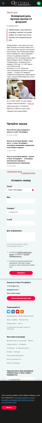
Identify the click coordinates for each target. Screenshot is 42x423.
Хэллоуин (17, 352)
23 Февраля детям (22, 348)
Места (20, 323)
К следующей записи (28, 173)
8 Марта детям (12, 344)
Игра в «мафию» (12, 320)
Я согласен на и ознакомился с (20, 254)
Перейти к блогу (12, 12)
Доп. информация (14, 231)
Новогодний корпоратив (15, 355)
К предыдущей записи (14, 171)
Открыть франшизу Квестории (21, 298)
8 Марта (30, 341)
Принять (9, 407)
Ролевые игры (23, 320)
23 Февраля (11, 348)
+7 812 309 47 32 (13, 286)
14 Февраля (22, 344)
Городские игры (12, 316)
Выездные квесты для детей (16, 341)
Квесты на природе (13, 363)
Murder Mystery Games (26, 316)
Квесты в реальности (14, 359)
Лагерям (9, 352)
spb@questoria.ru (13, 290)
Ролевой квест (12, 323)
